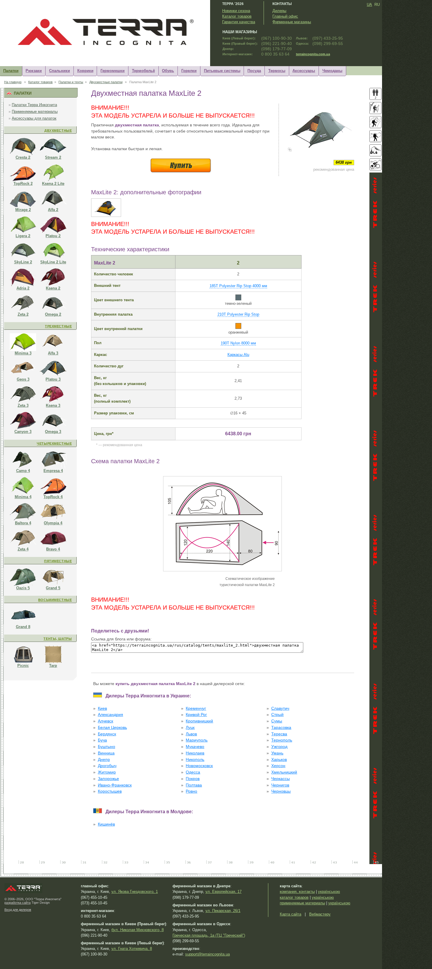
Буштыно (106, 746)
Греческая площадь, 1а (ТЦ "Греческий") (209, 935)
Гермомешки (113, 70)
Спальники (59, 70)
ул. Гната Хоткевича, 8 (131, 948)
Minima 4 (23, 497)
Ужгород (279, 746)
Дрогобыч (107, 766)
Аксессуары (303, 70)
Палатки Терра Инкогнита (34, 105)
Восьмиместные (55, 600)
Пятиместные (58, 561)
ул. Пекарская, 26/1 (222, 910)
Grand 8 (23, 627)
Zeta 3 (23, 405)
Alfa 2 (53, 209)
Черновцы (281, 791)
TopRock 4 (53, 497)
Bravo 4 (53, 549)
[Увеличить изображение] (320, 130)
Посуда (254, 70)
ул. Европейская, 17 (223, 891)
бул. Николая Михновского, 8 (137, 930)
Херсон (278, 766)
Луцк (190, 727)
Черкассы (280, 778)
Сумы (276, 721)
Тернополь (281, 740)
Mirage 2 (23, 209)
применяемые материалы (302, 903)
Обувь (168, 70)
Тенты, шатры (57, 638)
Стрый (277, 714)
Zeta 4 (23, 549)
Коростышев (110, 791)
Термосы (276, 70)
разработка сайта (17, 902)
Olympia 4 (53, 523)
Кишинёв (106, 824)
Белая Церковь (112, 727)
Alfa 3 (53, 353)
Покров (193, 778)
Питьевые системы (222, 70)
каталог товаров (294, 897)
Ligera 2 (23, 236)
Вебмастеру (320, 914)
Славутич (280, 708)
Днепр (104, 759)
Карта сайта (290, 914)
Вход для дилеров (17, 909)
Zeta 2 (23, 314)
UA (369, 4)
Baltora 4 (23, 523)
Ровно (191, 791)
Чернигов (280, 785)
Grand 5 (53, 588)
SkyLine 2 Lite (53, 262)
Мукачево (195, 746)
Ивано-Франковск (115, 785)
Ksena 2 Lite (53, 183)
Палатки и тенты (70, 82)
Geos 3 (23, 379)
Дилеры (279, 11)
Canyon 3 (22, 431)
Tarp (53, 665)
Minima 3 (23, 353)
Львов (191, 734)
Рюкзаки (34, 70)
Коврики (85, 70)
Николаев (195, 753)
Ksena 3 (53, 405)
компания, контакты (297, 891)
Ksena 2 (53, 288)
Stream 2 (53, 157)
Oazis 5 (23, 588)
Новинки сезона (236, 11)
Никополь (195, 759)
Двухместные (58, 130)
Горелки (189, 70)
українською (329, 891)
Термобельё (143, 70)
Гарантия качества (238, 22)
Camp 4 (23, 470)
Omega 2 (53, 314)
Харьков (279, 759)
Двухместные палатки (106, 82)
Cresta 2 (23, 157)
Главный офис (285, 16)
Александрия (110, 714)
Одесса (193, 772)
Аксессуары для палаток (34, 118)
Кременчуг (196, 708)
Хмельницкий (284, 772)
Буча (102, 740)
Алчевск (105, 721)
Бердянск (107, 734)
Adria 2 (22, 288)
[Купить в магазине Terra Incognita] (181, 172)
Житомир (107, 772)
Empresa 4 (53, 470)
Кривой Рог (196, 714)
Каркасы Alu (238, 354)
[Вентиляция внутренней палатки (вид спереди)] (106, 215)
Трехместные (58, 326)
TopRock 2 (23, 183)
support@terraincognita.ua (207, 954)
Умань (277, 753)
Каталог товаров (237, 16)
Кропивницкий (199, 721)
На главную (12, 82)
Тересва (279, 734)
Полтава (194, 785)
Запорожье (108, 778)
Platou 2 (53, 236)
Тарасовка (281, 727)
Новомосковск (199, 766)
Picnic (23, 665)
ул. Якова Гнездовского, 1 (134, 891)
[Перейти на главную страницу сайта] (110, 45)
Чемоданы (332, 70)
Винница (106, 753)
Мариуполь (196, 740)
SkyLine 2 (23, 262)
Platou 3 (53, 379)
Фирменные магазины (291, 22)
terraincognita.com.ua (313, 54)
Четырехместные (54, 443)
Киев (102, 708)
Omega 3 (53, 431)
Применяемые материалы (35, 111)
